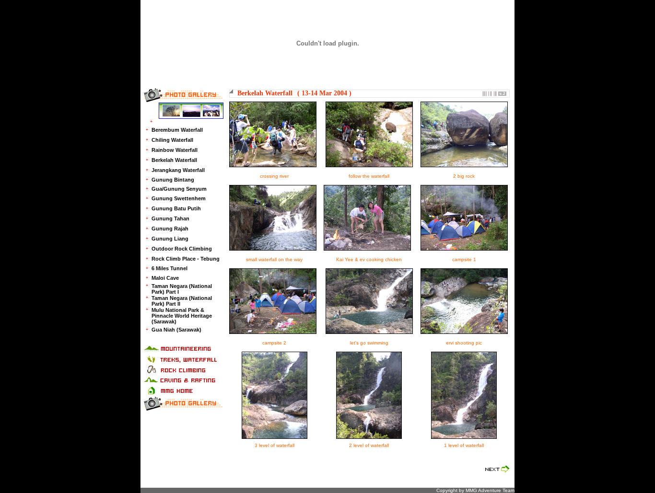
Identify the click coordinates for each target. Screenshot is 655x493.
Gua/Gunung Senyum (179, 189)
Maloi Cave (165, 278)
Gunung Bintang (173, 180)
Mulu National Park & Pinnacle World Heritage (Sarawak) (182, 315)
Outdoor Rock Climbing (182, 249)
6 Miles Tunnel (169, 268)
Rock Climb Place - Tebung (186, 259)
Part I (172, 292)
